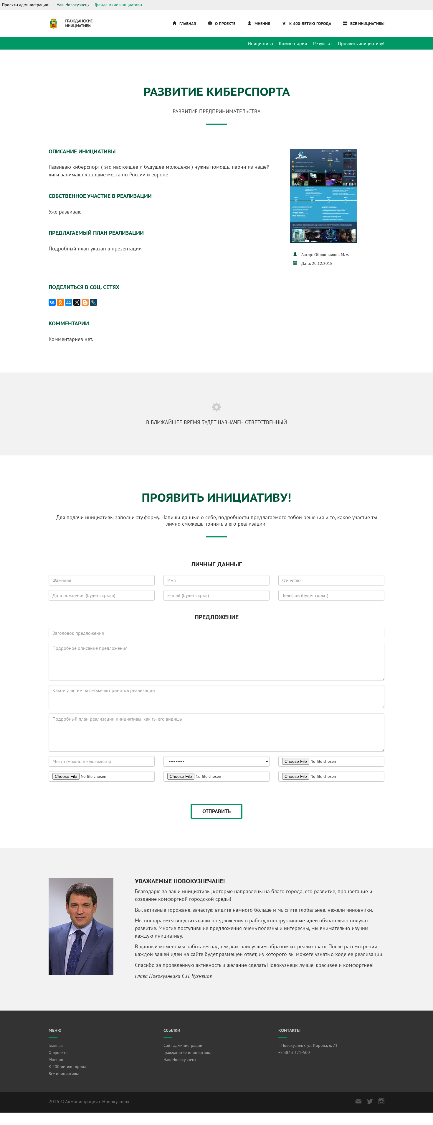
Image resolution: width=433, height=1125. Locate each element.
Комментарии (293, 43)
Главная (187, 23)
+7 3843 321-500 (294, 1052)
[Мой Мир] (68, 302)
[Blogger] (85, 302)
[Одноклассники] (60, 302)
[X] (76, 302)
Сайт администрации (182, 1045)
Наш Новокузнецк (73, 4)
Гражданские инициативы (118, 4)
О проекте (225, 23)
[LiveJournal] (93, 302)
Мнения (262, 23)
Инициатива (260, 43)
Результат (322, 43)
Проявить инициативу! (361, 43)
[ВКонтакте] (52, 302)
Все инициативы (367, 23)
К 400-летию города (310, 23)
